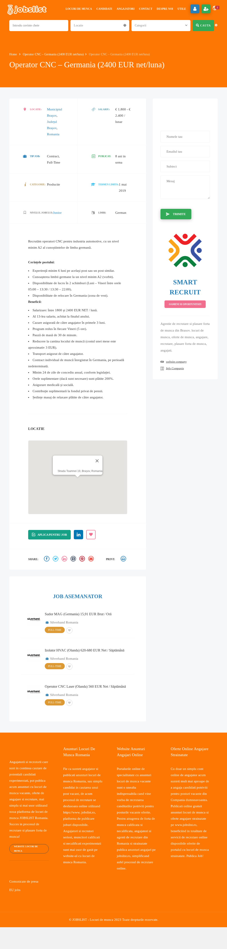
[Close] (96, 460)
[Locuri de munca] (27, 9)
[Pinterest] (82, 559)
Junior (56, 212)
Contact (145, 8)
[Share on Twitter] (56, 559)
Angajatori (126, 8)
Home (13, 54)
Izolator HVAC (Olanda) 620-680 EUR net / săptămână (84, 650)
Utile (182, 8)
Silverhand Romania (64, 622)
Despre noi (165, 8)
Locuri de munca (79, 8)
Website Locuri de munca (25, 860)
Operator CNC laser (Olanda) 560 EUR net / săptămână (85, 686)
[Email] (91, 559)
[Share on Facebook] (47, 559)
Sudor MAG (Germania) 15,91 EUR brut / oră (78, 614)
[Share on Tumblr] (73, 559)
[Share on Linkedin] (65, 559)
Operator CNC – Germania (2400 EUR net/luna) (56, 54)
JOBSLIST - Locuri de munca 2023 (96, 932)
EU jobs (14, 902)
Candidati (104, 8)
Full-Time (54, 629)
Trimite (178, 214)
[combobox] (99, 25)
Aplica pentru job (51, 534)
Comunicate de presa (25, 894)
